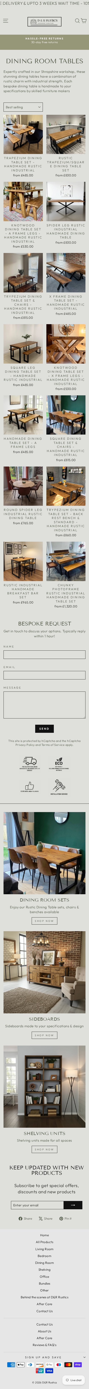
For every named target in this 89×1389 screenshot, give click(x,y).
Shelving (44, 1270)
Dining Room (44, 1263)
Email (10, 667)
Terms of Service (53, 745)
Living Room (44, 1249)
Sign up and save (43, 1357)
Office (44, 1277)
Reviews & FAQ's (44, 1345)
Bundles (44, 1283)
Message (13, 687)
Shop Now (44, 1149)
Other (44, 1290)
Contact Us (44, 1311)
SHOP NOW (44, 1035)
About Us (44, 1331)
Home (44, 1235)
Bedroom (44, 1256)
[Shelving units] (44, 1087)
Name (9, 646)
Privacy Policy (25, 745)
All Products (44, 1242)
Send (44, 728)
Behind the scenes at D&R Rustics (44, 1297)
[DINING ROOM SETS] (44, 853)
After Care (44, 1304)
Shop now (44, 920)
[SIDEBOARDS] (44, 972)
